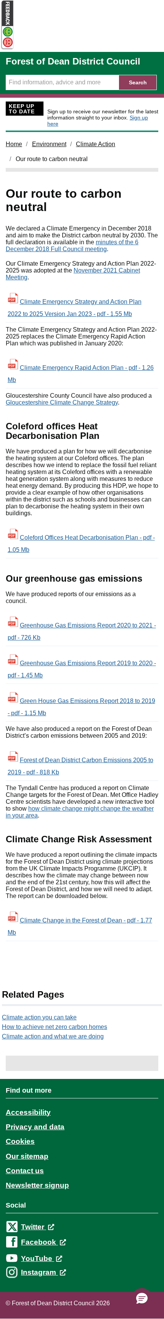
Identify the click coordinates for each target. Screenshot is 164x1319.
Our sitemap (27, 1156)
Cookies (20, 1141)
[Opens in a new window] (7, 48)
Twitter (33, 1227)
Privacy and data (35, 1127)
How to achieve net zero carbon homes (54, 1027)
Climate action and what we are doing (53, 1036)
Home (14, 144)
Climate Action (95, 144)
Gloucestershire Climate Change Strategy (62, 402)
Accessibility (28, 1112)
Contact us (25, 1171)
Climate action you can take (39, 1017)
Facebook (39, 1242)
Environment (49, 144)
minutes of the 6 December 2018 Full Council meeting (72, 245)
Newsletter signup (37, 1185)
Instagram (39, 1272)
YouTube (37, 1259)
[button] (142, 1298)
